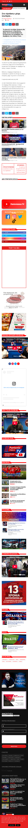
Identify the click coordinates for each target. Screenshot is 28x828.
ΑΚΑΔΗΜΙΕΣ (4, 757)
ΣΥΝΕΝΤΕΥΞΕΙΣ (11, 659)
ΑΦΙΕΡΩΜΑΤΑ (4, 659)
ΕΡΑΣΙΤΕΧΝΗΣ (8, 661)
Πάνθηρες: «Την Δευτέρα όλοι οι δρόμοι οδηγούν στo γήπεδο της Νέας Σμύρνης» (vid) (16, 622)
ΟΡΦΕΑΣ (20, 661)
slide (11, 8)
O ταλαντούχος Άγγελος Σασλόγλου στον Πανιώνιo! (16, 523)
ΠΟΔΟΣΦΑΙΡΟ (5, 755)
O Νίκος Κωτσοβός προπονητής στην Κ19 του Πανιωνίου (16, 530)
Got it (18, 825)
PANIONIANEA (22, 659)
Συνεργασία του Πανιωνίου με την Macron (15, 39)
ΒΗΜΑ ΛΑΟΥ (11, 761)
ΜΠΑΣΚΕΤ (11, 755)
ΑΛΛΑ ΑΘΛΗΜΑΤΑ (5, 759)
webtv (17, 659)
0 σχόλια (10, 527)
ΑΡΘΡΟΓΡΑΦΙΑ (11, 757)
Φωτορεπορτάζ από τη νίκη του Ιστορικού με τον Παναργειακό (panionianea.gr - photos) (16, 647)
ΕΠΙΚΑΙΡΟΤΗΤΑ (17, 755)
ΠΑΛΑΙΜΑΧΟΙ (15, 661)
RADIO (3, 661)
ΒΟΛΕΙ (22, 755)
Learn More (11, 825)
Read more (15, 526)
